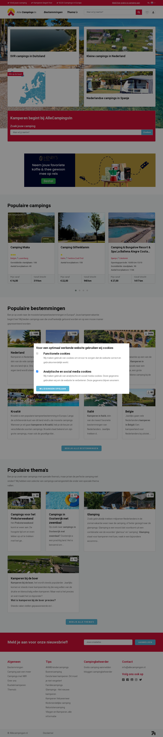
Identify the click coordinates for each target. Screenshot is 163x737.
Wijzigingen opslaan (52, 389)
